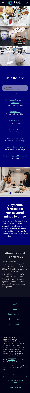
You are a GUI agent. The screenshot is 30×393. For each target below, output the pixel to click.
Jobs (15, 309)
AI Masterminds (15, 120)
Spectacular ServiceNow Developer (15, 101)
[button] (27, 3)
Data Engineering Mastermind (15, 156)
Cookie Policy (12, 359)
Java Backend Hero (15, 138)
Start (15, 304)
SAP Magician (15, 111)
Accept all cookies (15, 375)
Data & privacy (15, 319)
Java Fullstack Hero (15, 147)
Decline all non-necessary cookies (15, 381)
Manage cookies (15, 324)
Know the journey (15, 314)
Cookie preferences (15, 387)
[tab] (10, 193)
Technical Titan (15, 129)
